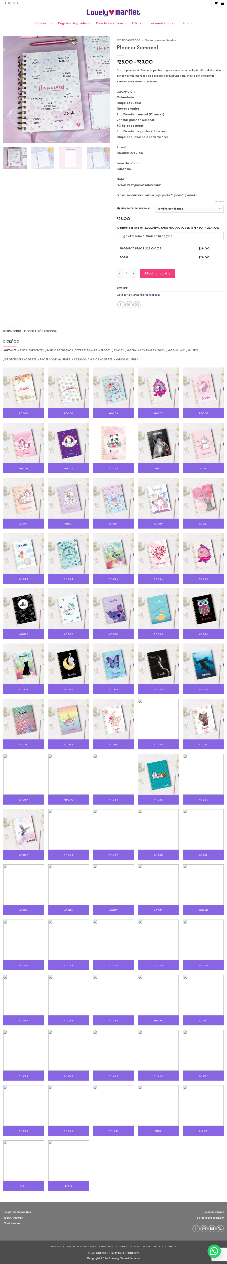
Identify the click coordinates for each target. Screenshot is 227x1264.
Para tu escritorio (109, 23)
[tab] (9, 350)
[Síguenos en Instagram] (9, 3)
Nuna (185, 23)
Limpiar (219, 201)
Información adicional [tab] (41, 331)
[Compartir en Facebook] (121, 304)
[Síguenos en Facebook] (5, 3)
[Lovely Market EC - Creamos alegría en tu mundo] (113, 13)
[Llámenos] (18, 3)
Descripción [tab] (12, 331)
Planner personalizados (160, 40)
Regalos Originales (73, 23)
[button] (222, 3)
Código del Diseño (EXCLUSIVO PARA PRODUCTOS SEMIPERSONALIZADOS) (168, 227)
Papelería (42, 23)
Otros (136, 23)
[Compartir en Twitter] (129, 304)
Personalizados (161, 23)
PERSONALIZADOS (128, 40)
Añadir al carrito (157, 273)
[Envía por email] (137, 304)
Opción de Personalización (134, 208)
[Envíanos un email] (14, 3)
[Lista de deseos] (216, 3)
